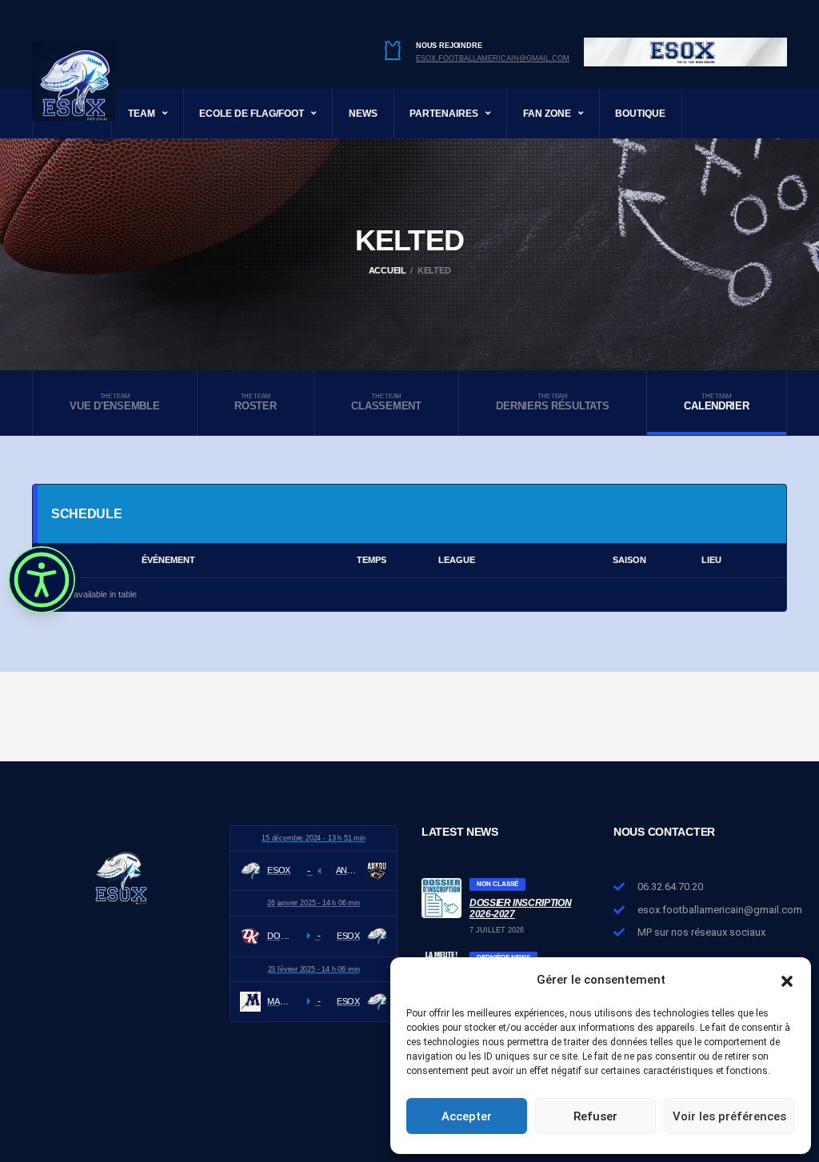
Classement (386, 403)
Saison (629, 560)
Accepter (466, 1116)
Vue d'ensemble (114, 403)
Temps (371, 560)
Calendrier (716, 403)
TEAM (141, 113)
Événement (168, 560)
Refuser (595, 1116)
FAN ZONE (547, 113)
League (456, 560)
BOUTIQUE (640, 113)
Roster (255, 403)
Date (52, 560)
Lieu (711, 560)
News (363, 113)
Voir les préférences (729, 1116)
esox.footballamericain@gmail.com (492, 58)
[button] (787, 980)
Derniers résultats (552, 403)
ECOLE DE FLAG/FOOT (251, 113)
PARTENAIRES (444, 113)
